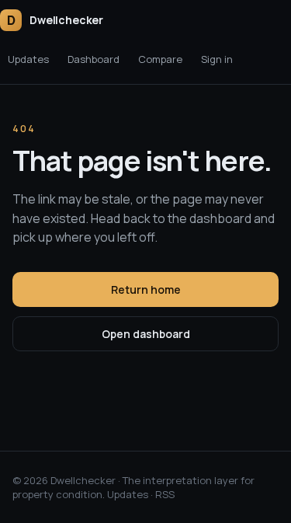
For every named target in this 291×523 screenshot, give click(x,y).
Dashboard (94, 59)
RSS (165, 494)
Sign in (217, 59)
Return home (146, 289)
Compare (160, 59)
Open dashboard (146, 333)
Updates (28, 59)
